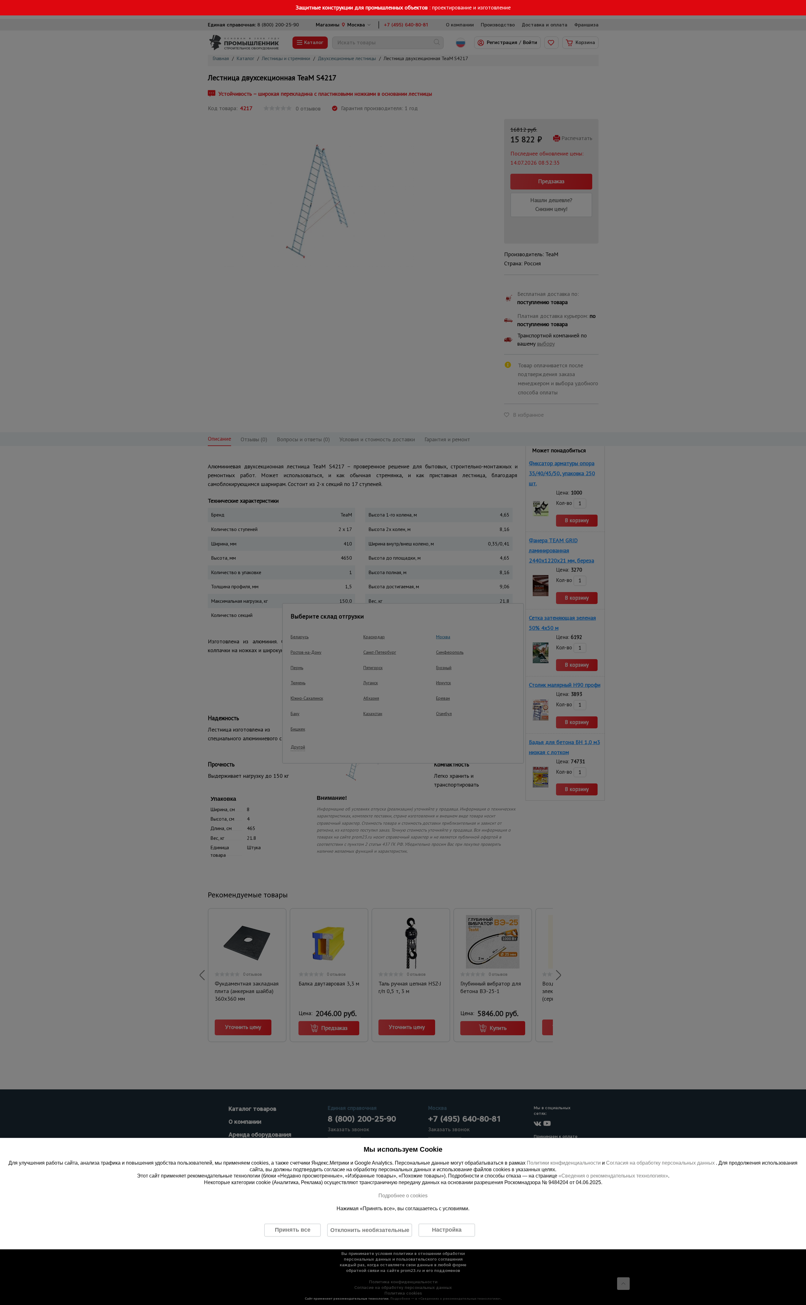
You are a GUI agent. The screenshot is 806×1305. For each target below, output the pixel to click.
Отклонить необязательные (369, 1230)
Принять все (292, 1230)
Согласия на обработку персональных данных (661, 1163)
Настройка (447, 1230)
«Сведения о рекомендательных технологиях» (613, 1176)
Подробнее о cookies (403, 1195)
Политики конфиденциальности (564, 1163)
